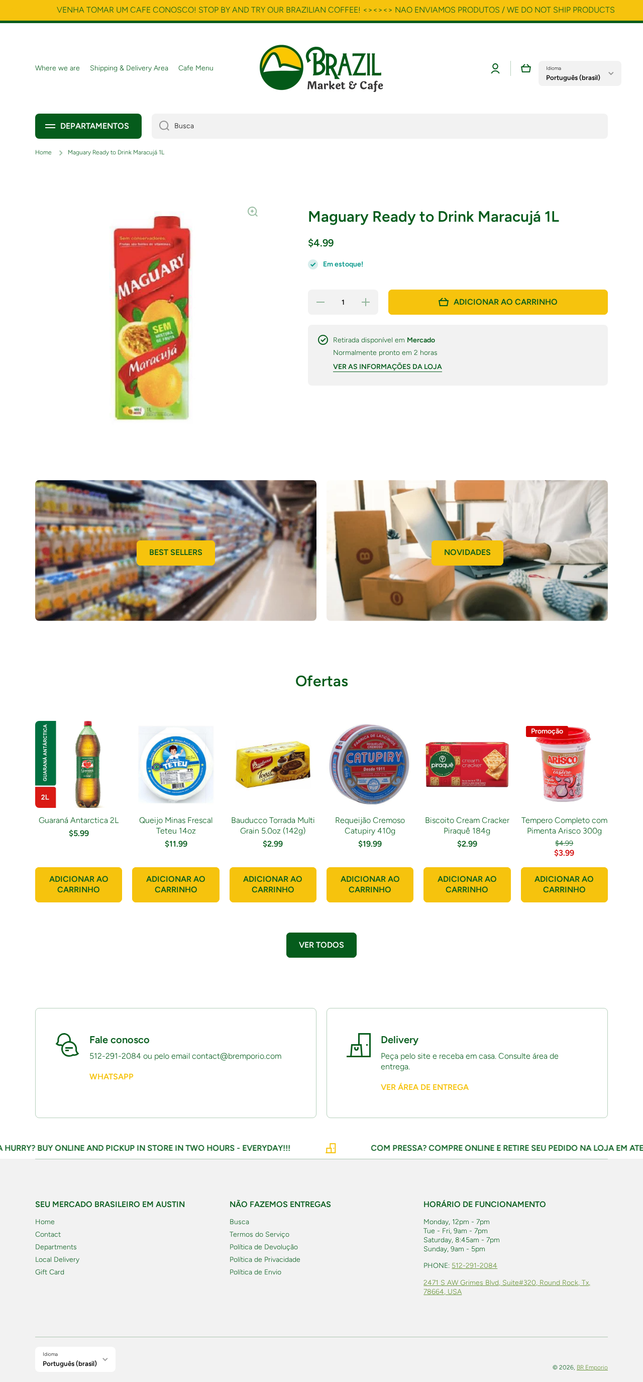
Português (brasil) (573, 77)
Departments (56, 1247)
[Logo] (321, 68)
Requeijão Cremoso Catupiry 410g (370, 825)
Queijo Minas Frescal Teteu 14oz (175, 825)
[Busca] (160, 126)
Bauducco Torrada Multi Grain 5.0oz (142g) (273, 825)
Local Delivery (57, 1259)
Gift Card (49, 1272)
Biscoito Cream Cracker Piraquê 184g (467, 825)
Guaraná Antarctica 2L (79, 820)
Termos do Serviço (259, 1234)
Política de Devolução (264, 1247)
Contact (48, 1234)
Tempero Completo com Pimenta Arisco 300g (564, 825)
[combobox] (380, 126)
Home (43, 152)
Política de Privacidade (265, 1259)
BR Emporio (592, 1367)
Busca (239, 1222)
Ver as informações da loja (387, 366)
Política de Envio (255, 1272)
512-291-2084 (474, 1265)
